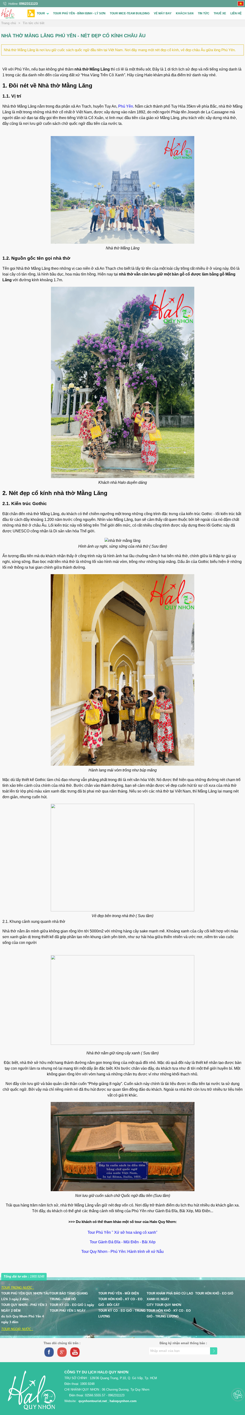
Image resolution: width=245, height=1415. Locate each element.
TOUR (41, 13)
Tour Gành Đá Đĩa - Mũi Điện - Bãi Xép (123, 1242)
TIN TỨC (203, 13)
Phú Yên (125, 106)
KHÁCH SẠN (185, 13)
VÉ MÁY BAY (163, 13)
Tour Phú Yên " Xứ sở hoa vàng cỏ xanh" (122, 1232)
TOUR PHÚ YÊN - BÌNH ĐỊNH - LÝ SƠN (79, 13)
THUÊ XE (220, 13)
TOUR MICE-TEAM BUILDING (130, 13)
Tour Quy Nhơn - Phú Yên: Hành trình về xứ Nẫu (122, 1252)
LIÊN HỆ (236, 13)
